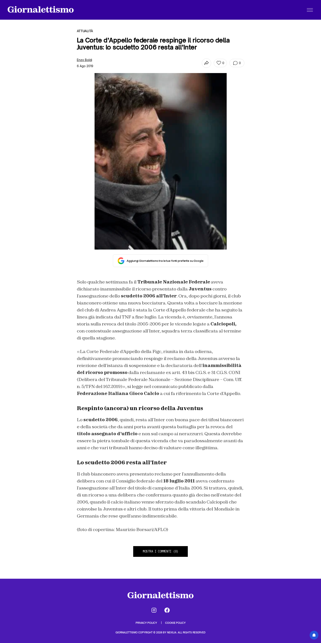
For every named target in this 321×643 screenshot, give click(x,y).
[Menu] (309, 10)
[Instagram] (154, 610)
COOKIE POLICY (175, 622)
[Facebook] (167, 610)
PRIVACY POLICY (147, 622)
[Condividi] (206, 63)
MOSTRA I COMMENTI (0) (160, 551)
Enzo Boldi (84, 60)
